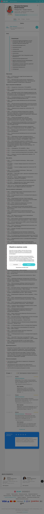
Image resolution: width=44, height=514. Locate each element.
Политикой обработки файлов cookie (26, 260)
